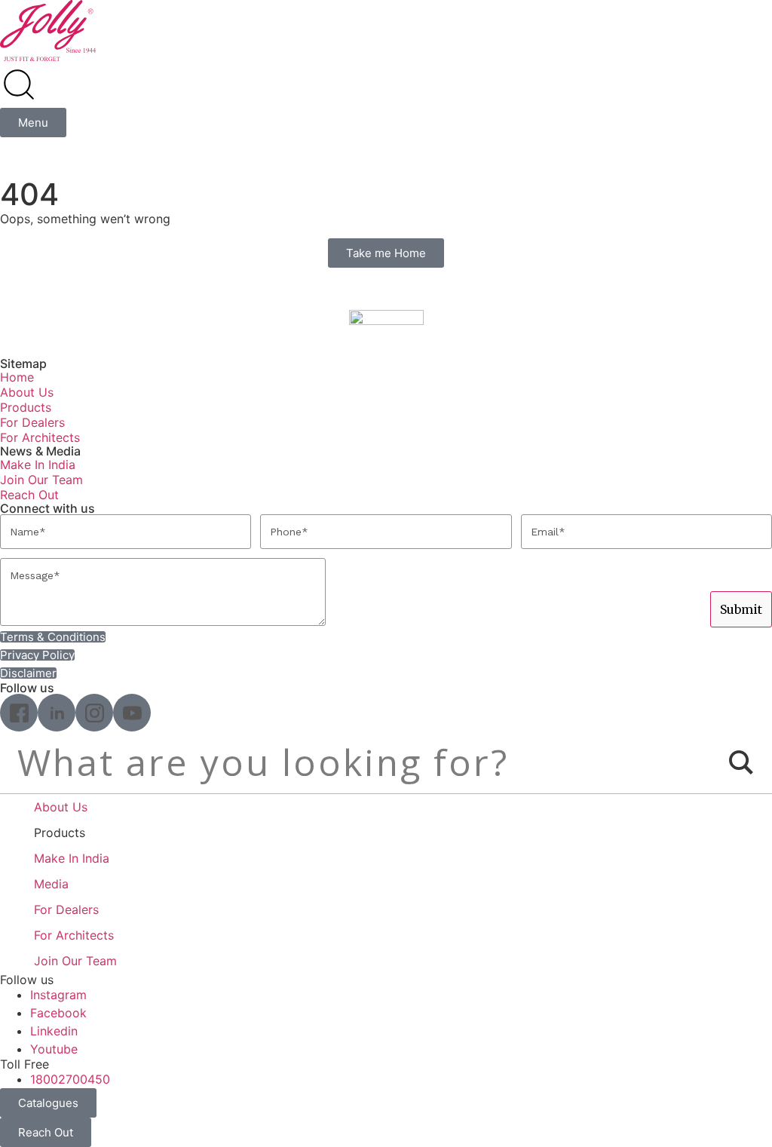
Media (51, 883)
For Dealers (32, 422)
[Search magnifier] (741, 762)
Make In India (37, 464)
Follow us (27, 979)
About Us (27, 392)
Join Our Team (41, 479)
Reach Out (29, 494)
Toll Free (24, 1064)
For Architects (40, 437)
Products (25, 407)
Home (17, 377)
